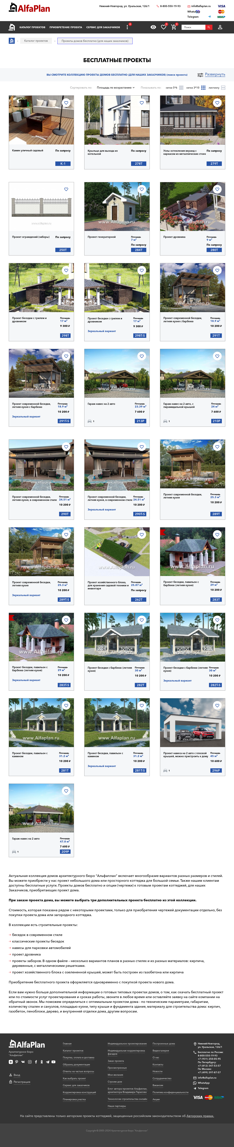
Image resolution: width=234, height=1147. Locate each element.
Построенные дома (164, 1043)
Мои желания (115, 1074)
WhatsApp (204, 1082)
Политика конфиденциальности (170, 1092)
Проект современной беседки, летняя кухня (182, 496)
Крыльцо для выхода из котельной (103, 152)
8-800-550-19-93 (170, 6)
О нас (156, 1057)
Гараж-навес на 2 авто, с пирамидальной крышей (179, 405)
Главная (67, 1043)
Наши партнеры (117, 1106)
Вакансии (158, 1085)
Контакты (158, 1064)
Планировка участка (74, 1099)
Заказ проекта (116, 1060)
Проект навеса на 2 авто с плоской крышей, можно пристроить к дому (185, 755)
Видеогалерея (161, 1050)
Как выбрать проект (74, 1078)
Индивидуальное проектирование (127, 1043)
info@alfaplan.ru (201, 6)
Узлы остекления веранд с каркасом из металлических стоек (184, 152)
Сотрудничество (162, 1078)
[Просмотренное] (153, 27)
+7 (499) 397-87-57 (209, 1072)
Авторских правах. (200, 1116)
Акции (156, 1099)
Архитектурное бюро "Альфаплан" (21, 1053)
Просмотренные (117, 1067)
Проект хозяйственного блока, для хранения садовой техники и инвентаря (108, 585)
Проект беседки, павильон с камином (29, 755)
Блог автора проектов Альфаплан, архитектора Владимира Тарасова (127, 1090)
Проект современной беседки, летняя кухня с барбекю (182, 320)
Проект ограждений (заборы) (31, 236)
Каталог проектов (32, 27)
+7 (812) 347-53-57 (209, 1065)
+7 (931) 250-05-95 (209, 1058)
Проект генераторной (102, 236)
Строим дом (115, 1081)
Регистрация (22, 1082)
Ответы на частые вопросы (78, 1071)
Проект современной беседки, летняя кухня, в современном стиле (34, 498)
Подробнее (30, 135)
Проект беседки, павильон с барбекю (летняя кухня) (181, 583)
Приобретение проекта (66, 27)
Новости (157, 1071)
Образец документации (76, 1064)
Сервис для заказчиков (103, 27)
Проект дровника (174, 236)
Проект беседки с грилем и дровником (29, 320)
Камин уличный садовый (27, 150)
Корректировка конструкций (79, 1092)
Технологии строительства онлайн (127, 1099)
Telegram (203, 1088)
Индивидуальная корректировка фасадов (126, 1052)
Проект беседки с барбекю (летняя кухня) (110, 669)
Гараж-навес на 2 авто (101, 403)
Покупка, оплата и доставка (78, 1057)
